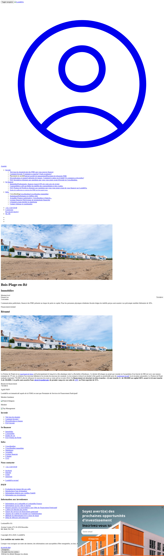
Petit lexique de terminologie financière (30, 200)
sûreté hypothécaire (41, 380)
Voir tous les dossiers (12, 417)
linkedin (8, 473)
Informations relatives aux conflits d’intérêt (20, 493)
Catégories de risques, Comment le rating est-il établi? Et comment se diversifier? (47, 178)
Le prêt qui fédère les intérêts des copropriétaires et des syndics (36, 186)
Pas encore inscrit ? (12, 212)
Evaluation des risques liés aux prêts (18, 489)
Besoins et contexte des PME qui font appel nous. (29, 190)
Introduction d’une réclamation (16, 491)
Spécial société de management (35, 176)
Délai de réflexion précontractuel (16, 518)
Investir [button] (8, 170)
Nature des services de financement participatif (21, 512)
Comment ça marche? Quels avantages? (31, 174)
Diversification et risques (14, 421)
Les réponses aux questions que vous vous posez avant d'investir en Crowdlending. (44, 180)
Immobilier (9, 432)
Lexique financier (11, 454)
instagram (8, 477)
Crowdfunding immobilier (39, 194)
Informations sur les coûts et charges (18, 506)
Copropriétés (9, 434)
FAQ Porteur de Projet (13, 438)
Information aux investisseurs (15, 495)
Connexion (9, 210)
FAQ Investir (10, 423)
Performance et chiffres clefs (24, 196)
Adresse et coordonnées (21, 204)
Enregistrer (5, 549)
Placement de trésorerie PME (56, 176)
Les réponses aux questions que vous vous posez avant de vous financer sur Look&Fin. (48, 188)
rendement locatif (123, 376)
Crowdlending (25, 194)
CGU (7, 458)
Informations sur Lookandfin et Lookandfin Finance (23, 504)
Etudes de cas (10, 436)
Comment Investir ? (12, 419)
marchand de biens (26, 374)
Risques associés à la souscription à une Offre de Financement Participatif (31, 508)
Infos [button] (7, 192)
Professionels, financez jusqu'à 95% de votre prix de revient (34, 184)
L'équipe (8, 456)
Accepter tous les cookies (10, 552)
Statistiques (9, 450)
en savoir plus (6, 547)
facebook (8, 471)
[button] (104, 515)
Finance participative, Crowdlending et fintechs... (31, 198)
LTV (76, 380)
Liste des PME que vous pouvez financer (31, 172)
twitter (7, 475)
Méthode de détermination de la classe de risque (22, 516)
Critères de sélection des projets (16, 510)
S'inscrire (93, 538)
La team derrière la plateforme (23, 202)
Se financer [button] (9, 182)
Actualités (8, 452)
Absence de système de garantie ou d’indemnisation (23, 514)
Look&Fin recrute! (12, 480)
